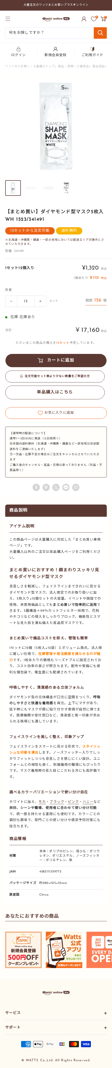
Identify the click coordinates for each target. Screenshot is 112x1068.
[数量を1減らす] (11, 301)
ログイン (18, 55)
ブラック (56, 802)
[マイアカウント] (83, 19)
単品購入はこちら (55, 392)
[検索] (100, 33)
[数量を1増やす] (40, 301)
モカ (42, 802)
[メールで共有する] (66, 487)
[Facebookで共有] (36, 487)
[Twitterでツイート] (56, 487)
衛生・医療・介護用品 (73, 66)
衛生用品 (98, 66)
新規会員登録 (55, 55)
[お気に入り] (93, 19)
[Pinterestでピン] (46, 487)
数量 (8, 290)
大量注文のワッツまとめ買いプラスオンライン (56, 5)
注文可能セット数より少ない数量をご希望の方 (57, 376)
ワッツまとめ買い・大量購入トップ (30, 66)
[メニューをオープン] (7, 19)
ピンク (73, 802)
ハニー (88, 802)
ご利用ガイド (92, 55)
